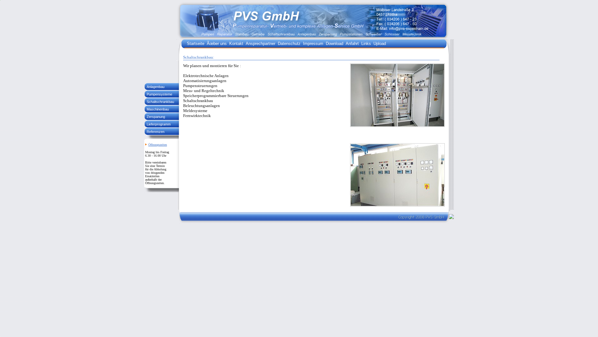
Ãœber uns (217, 43)
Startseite (195, 43)
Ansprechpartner (260, 43)
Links (366, 43)
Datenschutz (289, 43)
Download (334, 43)
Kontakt (236, 43)
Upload (379, 43)
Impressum (313, 43)
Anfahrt (352, 43)
